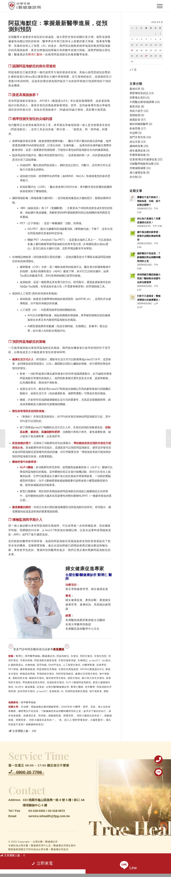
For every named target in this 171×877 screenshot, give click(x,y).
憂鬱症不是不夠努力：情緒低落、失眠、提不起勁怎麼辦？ (148, 201)
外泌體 (134, 132)
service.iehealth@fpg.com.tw (49, 816)
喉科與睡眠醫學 (139, 124)
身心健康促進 (138, 172)
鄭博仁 (19, 656)
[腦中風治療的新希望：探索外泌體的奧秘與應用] (2, 438)
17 (132, 50)
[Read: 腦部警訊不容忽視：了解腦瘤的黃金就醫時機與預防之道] (133, 255)
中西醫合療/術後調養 (142, 102)
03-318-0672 (56, 810)
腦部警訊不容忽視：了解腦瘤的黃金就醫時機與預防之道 (49, 711)
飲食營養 (135, 128)
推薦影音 (135, 119)
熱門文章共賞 (138, 137)
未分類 (134, 176)
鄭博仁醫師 (35, 54)
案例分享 (135, 88)
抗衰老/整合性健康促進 (143, 159)
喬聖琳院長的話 (139, 93)
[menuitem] (159, 6)
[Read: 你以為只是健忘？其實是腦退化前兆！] (133, 220)
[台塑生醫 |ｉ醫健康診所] (24, 6)
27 (146, 56)
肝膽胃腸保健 (138, 154)
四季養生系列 (138, 97)
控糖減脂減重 (138, 168)
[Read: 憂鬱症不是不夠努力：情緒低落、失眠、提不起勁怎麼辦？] (133, 199)
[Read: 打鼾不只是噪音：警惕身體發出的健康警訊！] (133, 297)
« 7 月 (133, 69)
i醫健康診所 (48, 656)
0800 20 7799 (29, 772)
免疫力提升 (136, 110)
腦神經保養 (136, 146)
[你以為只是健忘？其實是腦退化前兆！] (168, 438)
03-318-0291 (36, 810)
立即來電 (158, 765)
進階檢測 (135, 115)
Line (158, 778)
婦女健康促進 (138, 150)
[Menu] (159, 6)
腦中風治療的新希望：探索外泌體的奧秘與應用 (148, 236)
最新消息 (135, 106)
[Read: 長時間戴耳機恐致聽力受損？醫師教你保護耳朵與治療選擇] (133, 276)
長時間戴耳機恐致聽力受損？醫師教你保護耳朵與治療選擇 (148, 278)
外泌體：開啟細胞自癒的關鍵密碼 (40, 706)
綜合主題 (135, 141)
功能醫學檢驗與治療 (142, 163)
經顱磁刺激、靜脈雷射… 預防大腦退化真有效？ (75, 715)
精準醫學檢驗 (32, 656)
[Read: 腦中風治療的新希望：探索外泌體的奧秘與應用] (133, 234)
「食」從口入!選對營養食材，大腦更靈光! (80, 720)
